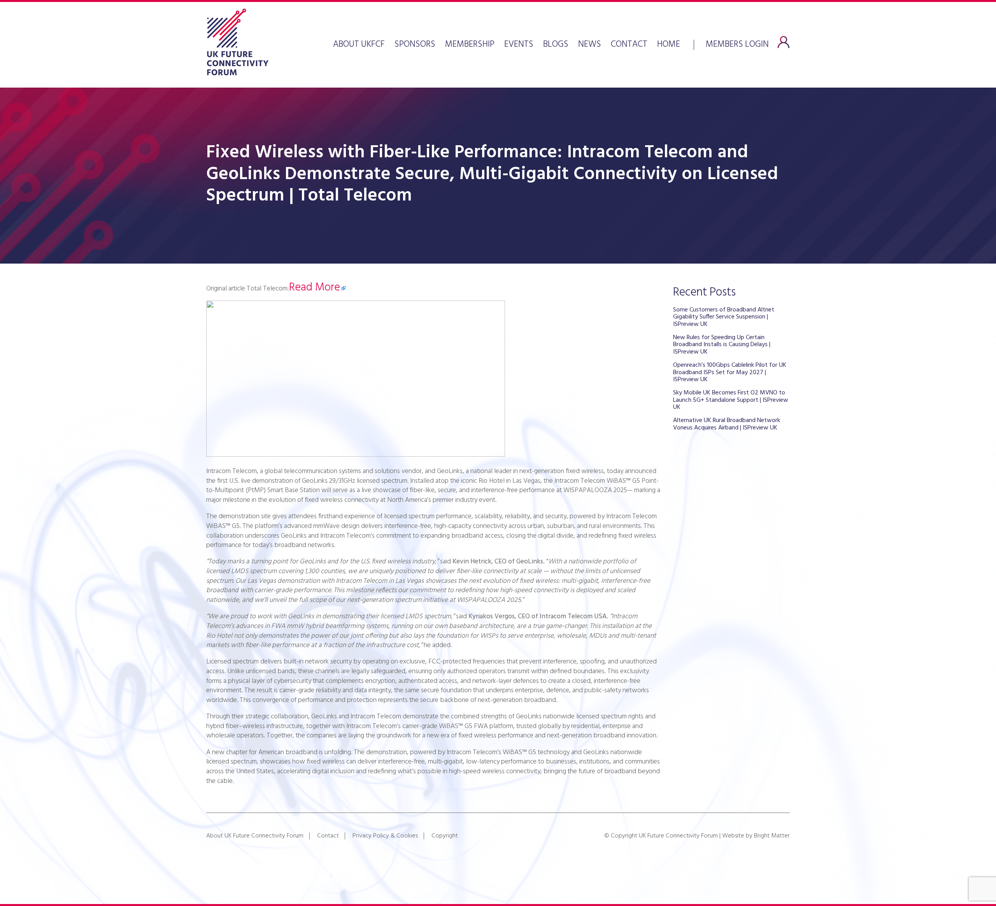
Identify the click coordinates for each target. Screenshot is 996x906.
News (589, 45)
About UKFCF (359, 45)
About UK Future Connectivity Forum (254, 836)
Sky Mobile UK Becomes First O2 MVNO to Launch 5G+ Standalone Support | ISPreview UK (730, 400)
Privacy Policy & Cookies (385, 836)
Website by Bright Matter (756, 836)
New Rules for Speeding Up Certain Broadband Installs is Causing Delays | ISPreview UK (721, 344)
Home (668, 45)
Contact (629, 45)
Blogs (555, 45)
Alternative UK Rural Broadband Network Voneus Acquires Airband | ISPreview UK (726, 424)
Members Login (737, 43)
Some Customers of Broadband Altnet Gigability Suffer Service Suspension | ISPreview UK (723, 317)
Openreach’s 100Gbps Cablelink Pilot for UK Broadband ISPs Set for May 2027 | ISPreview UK (729, 372)
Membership (469, 45)
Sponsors (415, 45)
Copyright (444, 836)
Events (518, 45)
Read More (314, 288)
